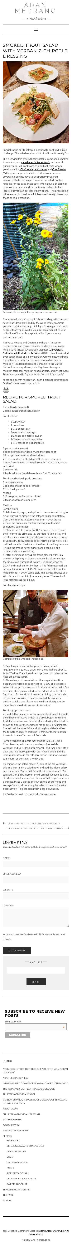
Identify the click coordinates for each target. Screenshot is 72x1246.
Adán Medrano (36, 8)
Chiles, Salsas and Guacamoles (25, 1145)
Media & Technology (15, 1130)
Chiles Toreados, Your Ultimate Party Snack (35, 828)
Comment (8, 905)
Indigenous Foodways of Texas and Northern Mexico (35, 1083)
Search (36, 982)
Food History (11, 1125)
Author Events (12, 1119)
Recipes (7, 1135)
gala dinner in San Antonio (35, 162)
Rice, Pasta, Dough (18, 1173)
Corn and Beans (16, 1151)
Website (8, 889)
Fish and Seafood (17, 1162)
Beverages (13, 1140)
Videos (7, 1200)
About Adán (10, 1108)
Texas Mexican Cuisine (16, 1189)
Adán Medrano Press (15, 1077)
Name (6, 858)
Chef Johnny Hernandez (33, 169)
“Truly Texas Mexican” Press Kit (21, 1114)
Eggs (10, 1156)
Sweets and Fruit (17, 1184)
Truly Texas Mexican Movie (19, 1094)
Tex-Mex (8, 1194)
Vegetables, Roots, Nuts (21, 1178)
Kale (24, 1239)
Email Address (12, 874)
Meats (10, 1167)
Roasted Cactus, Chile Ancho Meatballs (34, 823)
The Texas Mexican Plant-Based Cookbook (29, 1088)
